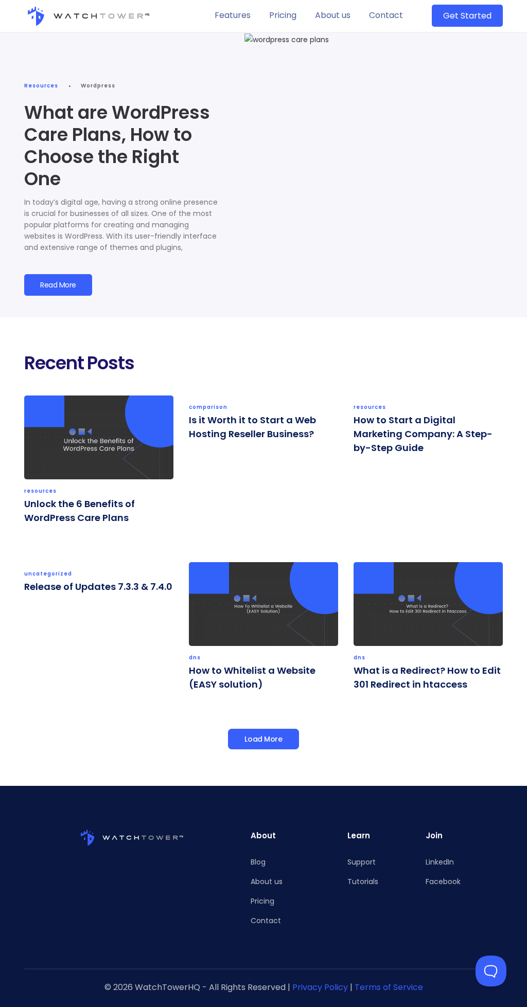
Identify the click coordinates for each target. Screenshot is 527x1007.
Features (233, 15)
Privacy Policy (320, 987)
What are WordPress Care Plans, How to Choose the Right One (117, 145)
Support (361, 862)
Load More (263, 739)
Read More (58, 285)
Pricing (282, 15)
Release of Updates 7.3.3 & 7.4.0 (98, 586)
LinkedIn (440, 862)
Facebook (443, 881)
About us (332, 15)
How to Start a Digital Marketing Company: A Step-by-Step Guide (423, 433)
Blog (258, 862)
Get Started (467, 16)
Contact (386, 15)
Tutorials (362, 881)
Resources (41, 85)
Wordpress (98, 85)
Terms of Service (389, 987)
